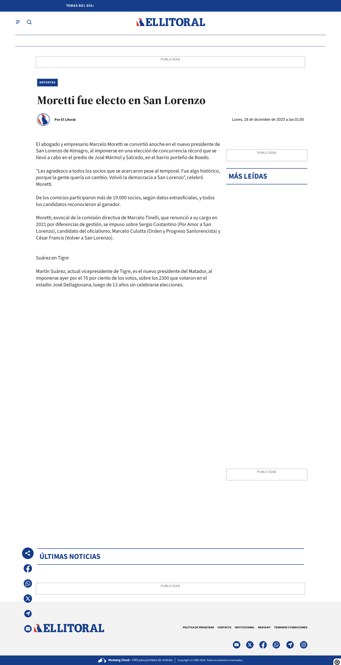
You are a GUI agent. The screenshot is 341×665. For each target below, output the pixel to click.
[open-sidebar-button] (18, 22)
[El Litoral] (170, 22)
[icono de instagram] (303, 645)
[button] (28, 568)
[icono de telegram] (290, 645)
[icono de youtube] (236, 645)
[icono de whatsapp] (276, 645)
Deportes (47, 82)
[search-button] (29, 22)
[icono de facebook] (263, 645)
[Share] (28, 553)
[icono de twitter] (250, 645)
